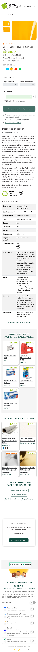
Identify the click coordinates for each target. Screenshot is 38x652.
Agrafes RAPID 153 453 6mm (10, 404)
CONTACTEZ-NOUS (18, 540)
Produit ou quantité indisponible (19, 109)
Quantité (7, 92)
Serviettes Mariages (12, 499)
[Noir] (8, 448)
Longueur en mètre (26, 82)
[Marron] (5, 448)
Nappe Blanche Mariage (19, 490)
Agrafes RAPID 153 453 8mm (10, 382)
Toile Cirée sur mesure (19, 495)
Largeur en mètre (8, 82)
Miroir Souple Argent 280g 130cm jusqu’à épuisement (9, 470)
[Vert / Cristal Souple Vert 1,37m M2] (20, 69)
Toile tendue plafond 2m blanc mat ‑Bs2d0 (27, 440)
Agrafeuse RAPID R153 (10, 357)
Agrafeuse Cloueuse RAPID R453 (25, 358)
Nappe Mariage (27, 499)
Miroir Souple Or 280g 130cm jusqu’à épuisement (27, 470)
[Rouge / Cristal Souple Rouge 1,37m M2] (15, 69)
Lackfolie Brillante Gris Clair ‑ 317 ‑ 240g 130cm (9, 441)
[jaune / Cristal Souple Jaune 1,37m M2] (11, 69)
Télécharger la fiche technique (20, 322)
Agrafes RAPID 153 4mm (26, 382)
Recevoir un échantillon (13, 123)
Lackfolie (10, 14)
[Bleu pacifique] (3, 448)
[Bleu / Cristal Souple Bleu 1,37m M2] (7, 69)
